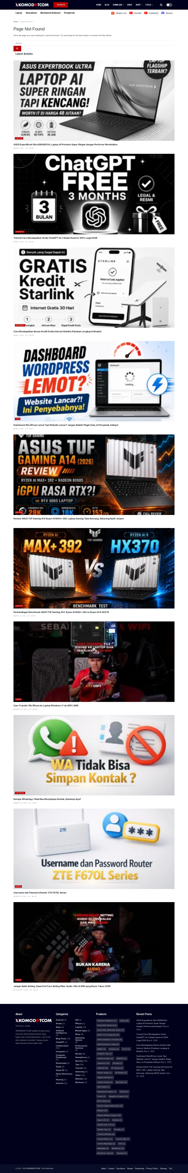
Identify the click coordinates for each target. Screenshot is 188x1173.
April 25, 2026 (20, 616)
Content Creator (105, 1058)
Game (58, 1067)
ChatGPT (20, 232)
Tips (18, 419)
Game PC (60, 1070)
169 (32, 148)
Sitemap (163, 1168)
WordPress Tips (105, 1153)
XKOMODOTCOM (33, 1168)
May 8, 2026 (19, 242)
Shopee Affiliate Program (109, 1115)
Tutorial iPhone (104, 1139)
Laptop (19, 13)
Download (117, 5)
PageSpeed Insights (106, 1092)
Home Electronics (64, 1074)
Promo (101, 1096)
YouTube (122, 1153)
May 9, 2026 (19, 148)
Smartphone (31, 13)
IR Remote (121, 1073)
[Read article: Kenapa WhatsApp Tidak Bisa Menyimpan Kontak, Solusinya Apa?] (94, 755)
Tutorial (20, 793)
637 (35, 803)
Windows (79, 1082)
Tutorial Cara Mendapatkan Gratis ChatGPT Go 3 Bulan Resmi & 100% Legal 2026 (55, 237)
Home (98, 5)
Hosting (59, 1079)
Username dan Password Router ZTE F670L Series (39, 892)
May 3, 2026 (19, 429)
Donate (130, 1168)
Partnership (139, 1168)
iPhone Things (104, 1073)
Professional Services (81, 1047)
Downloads (61, 1063)
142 (32, 242)
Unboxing (80, 1072)
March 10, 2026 (21, 803)
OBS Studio (103, 1087)
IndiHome (102, 1068)
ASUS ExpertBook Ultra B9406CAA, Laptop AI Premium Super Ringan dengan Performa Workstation (65, 144)
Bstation (114, 1049)
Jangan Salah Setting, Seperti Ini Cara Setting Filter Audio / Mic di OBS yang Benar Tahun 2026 (62, 986)
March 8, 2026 (20, 896)
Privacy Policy (152, 1168)
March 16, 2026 (21, 709)
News (77, 1034)
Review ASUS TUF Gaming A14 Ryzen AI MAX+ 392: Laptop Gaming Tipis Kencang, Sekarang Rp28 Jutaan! (68, 518)
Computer (60, 1051)
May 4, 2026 (19, 335)
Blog (107, 5)
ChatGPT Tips (104, 1054)
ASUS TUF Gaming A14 (108, 1035)
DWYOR (121, 1058)
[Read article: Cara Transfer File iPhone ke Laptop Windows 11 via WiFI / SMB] (94, 661)
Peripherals (69, 13)
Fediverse (103, 1063)
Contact (111, 1168)
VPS (122, 1144)
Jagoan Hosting (105, 1077)
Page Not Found (26, 22)
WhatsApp (102, 1148)
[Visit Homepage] (32, 4)
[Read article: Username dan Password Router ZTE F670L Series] (94, 849)
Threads (119, 1129)
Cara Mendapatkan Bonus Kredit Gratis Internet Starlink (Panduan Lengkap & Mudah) (57, 331)
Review (19, 512)
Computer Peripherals (61, 1056)
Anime (59, 1023)
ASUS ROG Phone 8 (106, 1025)
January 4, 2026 (21, 990)
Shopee (102, 1110)
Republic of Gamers (118, 1096)
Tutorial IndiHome (105, 1134)
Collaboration (62, 1046)
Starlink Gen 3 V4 (105, 1125)
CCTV (126, 1049)
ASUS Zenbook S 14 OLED (109, 1039)
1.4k (36, 990)
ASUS (124, 1021)
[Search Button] (161, 4)
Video (129, 5)
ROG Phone (103, 1101)
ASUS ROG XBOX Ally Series (110, 1030)
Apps (58, 1027)
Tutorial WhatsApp (106, 1144)
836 (35, 709)
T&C (170, 1168)
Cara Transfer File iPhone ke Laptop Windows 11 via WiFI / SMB (45, 705)
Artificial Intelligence (106, 1021)
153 (32, 335)
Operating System (80, 1039)
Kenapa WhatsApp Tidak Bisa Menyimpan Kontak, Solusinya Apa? (47, 799)
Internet (20, 325)
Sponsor (79, 1061)
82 (32, 429)
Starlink (117, 1120)
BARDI (101, 1049)
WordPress (118, 1148)
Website (79, 1079)
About (103, 1168)
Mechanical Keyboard (50, 13)
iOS (77, 1020)
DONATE (60, 5)
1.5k (35, 896)
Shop (138, 5)
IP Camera (117, 1068)
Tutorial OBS (122, 1139)
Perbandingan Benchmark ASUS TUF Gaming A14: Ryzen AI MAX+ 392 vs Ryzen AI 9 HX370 (61, 612)
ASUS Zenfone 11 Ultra (108, 1044)
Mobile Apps (81, 1031)
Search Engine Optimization (109, 1106)
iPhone (78, 1023)
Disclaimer (121, 1168)
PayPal (124, 1092)
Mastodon (121, 1082)
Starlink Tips (103, 1129)
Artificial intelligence (61, 1032)
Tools (148, 5)
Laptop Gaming (104, 1082)
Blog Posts (61, 1038)
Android (59, 1020)
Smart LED (103, 1120)
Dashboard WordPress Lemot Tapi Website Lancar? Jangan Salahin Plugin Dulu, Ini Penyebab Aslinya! (65, 425)
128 (34, 616)
